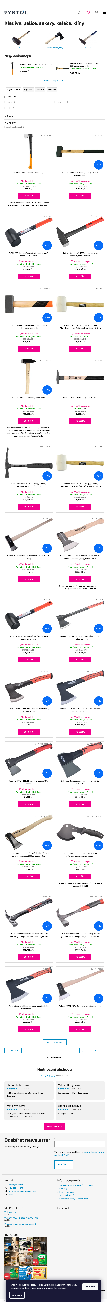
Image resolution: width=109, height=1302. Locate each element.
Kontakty (63, 1188)
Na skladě (14, 96)
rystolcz (12, 1194)
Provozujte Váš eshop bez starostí (20, 1224)
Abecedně (52, 89)
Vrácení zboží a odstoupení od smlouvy (76, 1185)
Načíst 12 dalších (55, 1042)
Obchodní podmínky (67, 1195)
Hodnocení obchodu (54, 1069)
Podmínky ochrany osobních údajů (73, 1198)
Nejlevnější (28, 89)
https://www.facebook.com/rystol (23, 1191)
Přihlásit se (64, 1164)
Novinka (63, 102)
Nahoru (14, 1050)
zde (63, 1288)
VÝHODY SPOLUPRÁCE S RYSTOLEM (21, 1218)
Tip (11, 107)
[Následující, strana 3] (95, 1050)
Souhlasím (90, 1286)
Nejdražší (40, 89)
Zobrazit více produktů (53, 80)
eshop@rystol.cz (16, 1184)
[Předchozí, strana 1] (82, 1050)
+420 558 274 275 (16, 1188)
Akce (11, 102)
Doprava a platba (66, 1192)
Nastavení (17, 1295)
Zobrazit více (54, 1126)
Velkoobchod (10, 1212)
